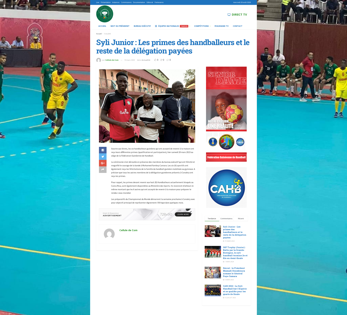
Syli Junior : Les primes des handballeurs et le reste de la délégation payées (234, 232)
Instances (115, 2)
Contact (237, 26)
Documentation (139, 2)
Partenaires (159, 2)
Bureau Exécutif (142, 26)
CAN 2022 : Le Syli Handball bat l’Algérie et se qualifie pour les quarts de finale (235, 290)
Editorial (150, 2)
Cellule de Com (111, 60)
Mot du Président (120, 26)
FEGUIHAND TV (222, 26)
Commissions (126, 2)
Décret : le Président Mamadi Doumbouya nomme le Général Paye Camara (234, 272)
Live (97, 2)
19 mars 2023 (129, 60)
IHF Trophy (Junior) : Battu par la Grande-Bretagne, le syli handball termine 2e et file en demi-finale (235, 252)
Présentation (106, 2)
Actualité (107, 34)
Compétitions (201, 26)
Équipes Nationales (172, 26)
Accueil (102, 26)
